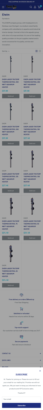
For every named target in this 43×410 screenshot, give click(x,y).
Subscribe (21, 405)
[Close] (40, 370)
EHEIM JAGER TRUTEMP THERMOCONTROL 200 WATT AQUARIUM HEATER (10, 130)
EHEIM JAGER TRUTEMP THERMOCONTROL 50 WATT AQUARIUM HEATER (32, 225)
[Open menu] (3, 7)
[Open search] (31, 7)
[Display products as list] (40, 51)
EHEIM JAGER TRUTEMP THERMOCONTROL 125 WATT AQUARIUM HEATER (10, 178)
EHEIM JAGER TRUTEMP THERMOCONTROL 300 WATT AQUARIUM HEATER (10, 83)
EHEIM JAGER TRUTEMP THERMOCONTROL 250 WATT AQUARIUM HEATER (32, 83)
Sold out (11, 96)
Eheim (4, 76)
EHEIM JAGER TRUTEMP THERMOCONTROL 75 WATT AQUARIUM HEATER (10, 225)
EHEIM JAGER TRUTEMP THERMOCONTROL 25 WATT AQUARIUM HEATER (10, 272)
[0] (39, 7)
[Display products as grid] (36, 51)
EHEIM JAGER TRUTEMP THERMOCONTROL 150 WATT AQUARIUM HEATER (32, 130)
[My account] (35, 7)
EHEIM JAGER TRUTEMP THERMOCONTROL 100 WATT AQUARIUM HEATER (32, 178)
